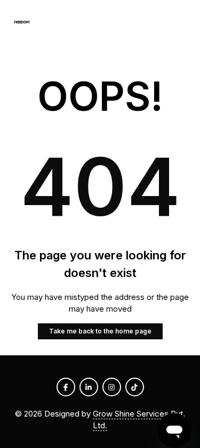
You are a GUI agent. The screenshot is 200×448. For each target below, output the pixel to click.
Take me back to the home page (100, 331)
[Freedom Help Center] (22, 22)
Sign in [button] (173, 22)
